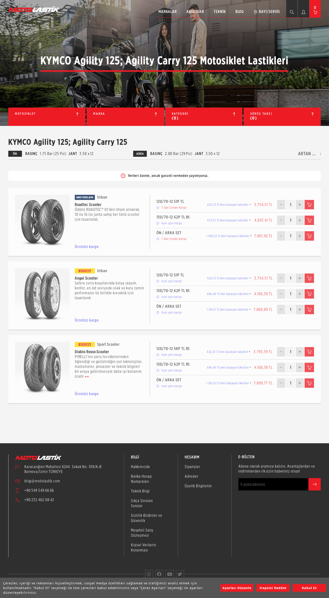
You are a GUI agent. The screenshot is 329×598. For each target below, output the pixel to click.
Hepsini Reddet (273, 588)
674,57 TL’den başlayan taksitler (227, 220)
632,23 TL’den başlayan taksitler (227, 352)
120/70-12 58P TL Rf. (173, 348)
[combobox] (308, 153)
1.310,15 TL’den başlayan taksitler (227, 309)
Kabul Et (309, 588)
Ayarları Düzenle (237, 588)
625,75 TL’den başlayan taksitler (227, 204)
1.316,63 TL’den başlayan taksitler (227, 383)
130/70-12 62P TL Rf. (173, 217)
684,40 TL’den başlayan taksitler (228, 294)
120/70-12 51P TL (170, 201)
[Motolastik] (35, 9)
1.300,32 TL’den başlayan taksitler (228, 236)
